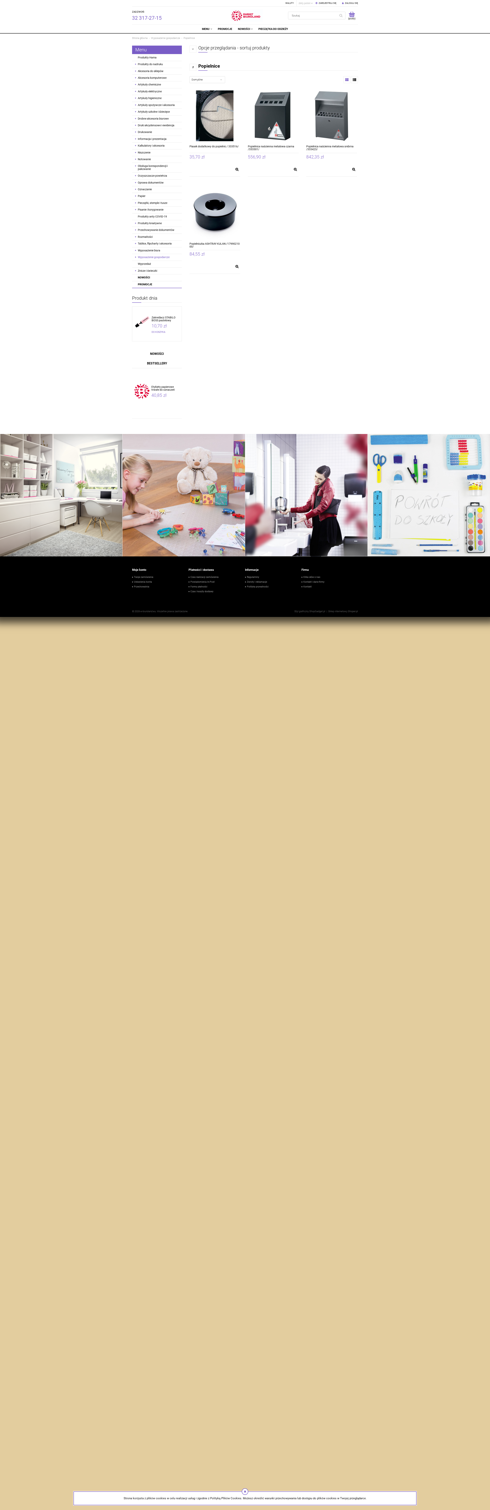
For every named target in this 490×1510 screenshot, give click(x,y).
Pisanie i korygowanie (150, 209)
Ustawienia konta (143, 582)
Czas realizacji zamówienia (204, 577)
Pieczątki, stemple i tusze (152, 202)
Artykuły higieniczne (150, 98)
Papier (141, 196)
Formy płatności (198, 586)
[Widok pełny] (354, 79)
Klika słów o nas (311, 577)
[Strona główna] (246, 15)
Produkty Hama (147, 57)
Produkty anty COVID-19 (152, 216)
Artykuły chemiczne (149, 84)
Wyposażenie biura (149, 250)
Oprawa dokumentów (151, 182)
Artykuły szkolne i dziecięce (154, 111)
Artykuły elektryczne (150, 91)
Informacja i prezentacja (152, 138)
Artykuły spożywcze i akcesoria (156, 105)
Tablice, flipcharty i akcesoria (155, 243)
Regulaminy (253, 577)
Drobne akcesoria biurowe (153, 118)
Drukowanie (145, 132)
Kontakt (307, 586)
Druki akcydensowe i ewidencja (156, 125)
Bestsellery (157, 363)
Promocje (145, 284)
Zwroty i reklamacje (257, 582)
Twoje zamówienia (143, 577)
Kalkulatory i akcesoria (151, 145)
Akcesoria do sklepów (150, 71)
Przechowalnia (141, 586)
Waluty (289, 3)
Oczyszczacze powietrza (152, 175)
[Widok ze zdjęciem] (346, 79)
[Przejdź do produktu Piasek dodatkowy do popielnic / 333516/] (214, 115)
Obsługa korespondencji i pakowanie (153, 167)
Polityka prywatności (258, 586)
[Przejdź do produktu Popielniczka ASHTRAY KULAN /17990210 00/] (214, 213)
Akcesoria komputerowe (152, 77)
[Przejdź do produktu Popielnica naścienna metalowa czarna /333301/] (273, 115)
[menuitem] (207, 29)
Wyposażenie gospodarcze (154, 257)
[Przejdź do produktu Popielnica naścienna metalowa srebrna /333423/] (331, 115)
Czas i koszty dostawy (201, 591)
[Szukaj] (340, 15)
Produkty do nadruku (150, 64)
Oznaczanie (145, 189)
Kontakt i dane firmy (313, 582)
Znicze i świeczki (147, 270)
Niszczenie (144, 152)
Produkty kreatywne (150, 223)
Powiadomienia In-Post (202, 582)
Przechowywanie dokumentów (156, 229)
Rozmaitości (145, 236)
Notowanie (144, 159)
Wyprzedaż (144, 263)
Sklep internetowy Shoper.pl (343, 611)
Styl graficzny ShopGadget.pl (309, 611)
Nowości (144, 277)
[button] (237, 169)
